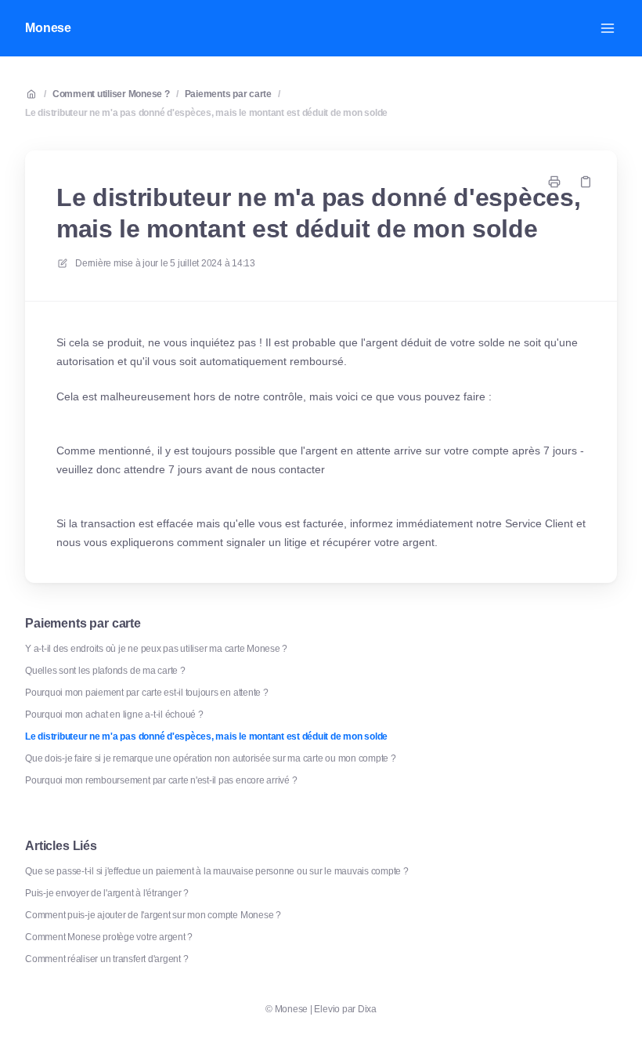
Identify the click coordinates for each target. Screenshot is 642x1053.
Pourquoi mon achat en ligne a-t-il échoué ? (114, 714)
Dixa (367, 1009)
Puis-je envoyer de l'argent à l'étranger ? (107, 893)
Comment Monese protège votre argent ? (109, 937)
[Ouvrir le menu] (607, 28)
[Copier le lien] (585, 181)
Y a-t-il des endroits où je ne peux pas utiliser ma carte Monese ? (156, 648)
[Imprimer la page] (554, 181)
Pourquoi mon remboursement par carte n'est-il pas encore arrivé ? (161, 780)
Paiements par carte (228, 94)
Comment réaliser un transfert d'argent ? (106, 958)
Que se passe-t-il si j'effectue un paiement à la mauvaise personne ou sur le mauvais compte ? (217, 871)
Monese (48, 27)
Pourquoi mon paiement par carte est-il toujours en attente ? (147, 692)
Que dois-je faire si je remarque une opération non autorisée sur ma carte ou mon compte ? (210, 758)
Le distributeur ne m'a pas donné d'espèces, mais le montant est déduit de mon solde (206, 112)
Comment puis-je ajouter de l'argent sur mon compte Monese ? (153, 915)
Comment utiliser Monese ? (111, 94)
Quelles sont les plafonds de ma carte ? (105, 670)
